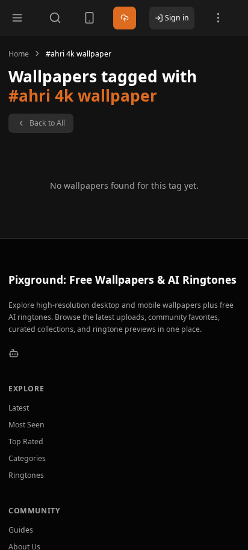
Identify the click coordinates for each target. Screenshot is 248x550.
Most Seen (26, 425)
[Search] (55, 17)
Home (18, 54)
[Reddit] (13, 353)
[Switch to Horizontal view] (89, 17)
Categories (27, 458)
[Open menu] (17, 17)
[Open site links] (218, 17)
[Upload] (125, 18)
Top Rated (25, 441)
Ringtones (26, 475)
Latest (18, 408)
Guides (20, 530)
